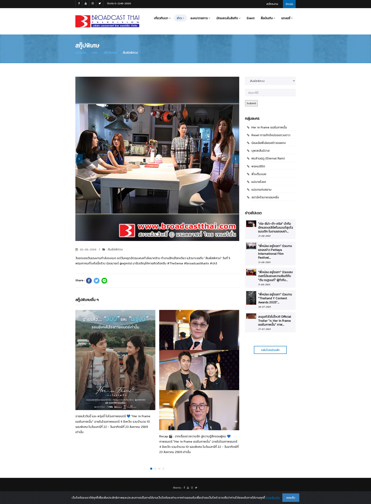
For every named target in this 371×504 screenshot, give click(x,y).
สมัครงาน (272, 4)
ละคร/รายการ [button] (199, 18)
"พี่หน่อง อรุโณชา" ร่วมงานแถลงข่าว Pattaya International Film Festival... (275, 251)
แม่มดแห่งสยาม (261, 189)
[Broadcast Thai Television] (107, 21)
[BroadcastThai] (188, 488)
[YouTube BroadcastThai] (85, 3)
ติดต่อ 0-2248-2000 (119, 3)
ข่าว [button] (179, 18)
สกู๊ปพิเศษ (110, 52)
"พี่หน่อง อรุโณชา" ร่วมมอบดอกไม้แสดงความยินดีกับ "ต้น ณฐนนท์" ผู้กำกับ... (275, 276)
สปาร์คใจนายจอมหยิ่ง (265, 197)
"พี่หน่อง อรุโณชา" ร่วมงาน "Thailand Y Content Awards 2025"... (275, 298)
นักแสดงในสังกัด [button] (227, 18)
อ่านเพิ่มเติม (272, 497)
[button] (79, 158)
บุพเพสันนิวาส (260, 150)
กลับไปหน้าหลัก (270, 350)
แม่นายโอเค (258, 181)
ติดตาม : (177, 487)
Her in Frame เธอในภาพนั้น (269, 127)
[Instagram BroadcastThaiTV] (92, 3)
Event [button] (250, 18)
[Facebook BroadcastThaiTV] (78, 3)
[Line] (104, 281)
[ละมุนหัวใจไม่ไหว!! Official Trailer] (251, 316)
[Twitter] (97, 281)
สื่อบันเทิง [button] (267, 18)
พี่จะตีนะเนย (258, 174)
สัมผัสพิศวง (115, 249)
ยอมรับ (290, 497)
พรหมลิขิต (258, 166)
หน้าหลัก (80, 52)
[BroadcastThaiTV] (184, 488)
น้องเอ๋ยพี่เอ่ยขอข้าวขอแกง (268, 142)
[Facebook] (89, 281)
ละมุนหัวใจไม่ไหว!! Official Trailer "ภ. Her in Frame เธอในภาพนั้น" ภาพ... (274, 320)
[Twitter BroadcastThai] (99, 3)
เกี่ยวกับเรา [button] (161, 18)
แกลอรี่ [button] (285, 18)
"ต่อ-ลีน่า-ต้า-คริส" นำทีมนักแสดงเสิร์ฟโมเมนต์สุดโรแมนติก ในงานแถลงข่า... (275, 227)
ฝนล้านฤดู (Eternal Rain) (268, 158)
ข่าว (95, 52)
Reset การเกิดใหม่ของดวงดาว (270, 135)
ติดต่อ (289, 4)
